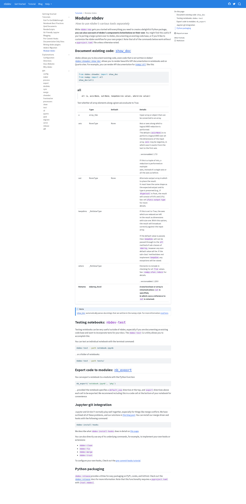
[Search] (239, 4)
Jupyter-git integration (186, 25)
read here (164, 313)
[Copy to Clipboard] (167, 72)
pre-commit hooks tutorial (128, 460)
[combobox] (239, 4)
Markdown (180, 41)
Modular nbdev (91, 13)
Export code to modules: (191, 21)
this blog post (129, 415)
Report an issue (182, 33)
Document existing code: (191, 14)
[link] (48, 4)
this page (134, 431)
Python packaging (184, 28)
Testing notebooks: (190, 18)
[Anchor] (134, 50)
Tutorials (78, 13)
